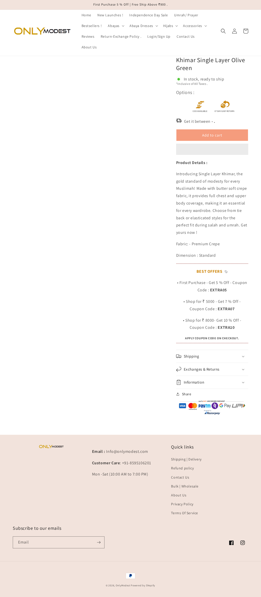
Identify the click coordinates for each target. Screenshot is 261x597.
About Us (178, 495)
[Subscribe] (98, 542)
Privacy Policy (182, 504)
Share (186, 394)
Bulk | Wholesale (185, 486)
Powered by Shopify (143, 585)
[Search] (223, 31)
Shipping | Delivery (186, 459)
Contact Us (180, 477)
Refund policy (182, 468)
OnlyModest (123, 585)
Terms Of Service (184, 513)
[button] (212, 149)
